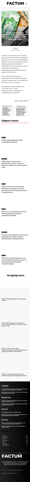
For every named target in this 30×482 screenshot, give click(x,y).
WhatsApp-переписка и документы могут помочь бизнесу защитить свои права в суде (14, 164)
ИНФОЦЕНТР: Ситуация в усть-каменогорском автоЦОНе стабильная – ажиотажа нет (6, 111)
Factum (15, 48)
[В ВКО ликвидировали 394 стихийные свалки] (15, 131)
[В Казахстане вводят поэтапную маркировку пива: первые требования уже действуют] (15, 226)
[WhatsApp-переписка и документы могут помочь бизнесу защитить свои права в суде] (15, 152)
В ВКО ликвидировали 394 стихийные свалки (12, 141)
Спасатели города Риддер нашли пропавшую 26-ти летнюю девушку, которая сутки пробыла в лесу (21, 111)
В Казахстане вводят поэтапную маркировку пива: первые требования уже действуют (15, 237)
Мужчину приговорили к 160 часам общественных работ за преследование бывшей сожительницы (14, 261)
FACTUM (3, 183)
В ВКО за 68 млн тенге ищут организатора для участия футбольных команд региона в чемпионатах (14, 189)
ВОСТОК (15, 29)
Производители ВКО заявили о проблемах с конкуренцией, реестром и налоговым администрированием (15, 389)
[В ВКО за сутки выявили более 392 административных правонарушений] (15, 203)
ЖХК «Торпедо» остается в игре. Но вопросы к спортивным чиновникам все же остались (14, 393)
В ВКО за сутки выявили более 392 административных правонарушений (14, 213)
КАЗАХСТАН (4, 158)
